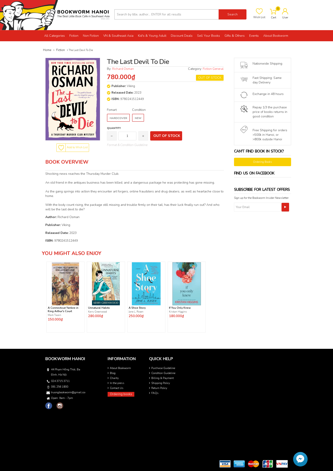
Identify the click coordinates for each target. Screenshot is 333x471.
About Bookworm (120, 368)
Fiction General (213, 69)
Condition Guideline (163, 373)
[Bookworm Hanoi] (55, 15)
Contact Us (116, 388)
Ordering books (121, 394)
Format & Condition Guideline (127, 145)
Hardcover (118, 118)
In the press (117, 383)
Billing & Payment (162, 378)
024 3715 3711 (60, 381)
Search (232, 14)
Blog (113, 373)
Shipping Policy (160, 383)
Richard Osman (123, 69)
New (138, 118)
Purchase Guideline (163, 368)
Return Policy (159, 388)
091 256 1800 (59, 386)
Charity (114, 378)
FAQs (155, 393)
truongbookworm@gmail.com (67, 392)
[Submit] (285, 207)
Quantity (114, 128)
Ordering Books (262, 162)
